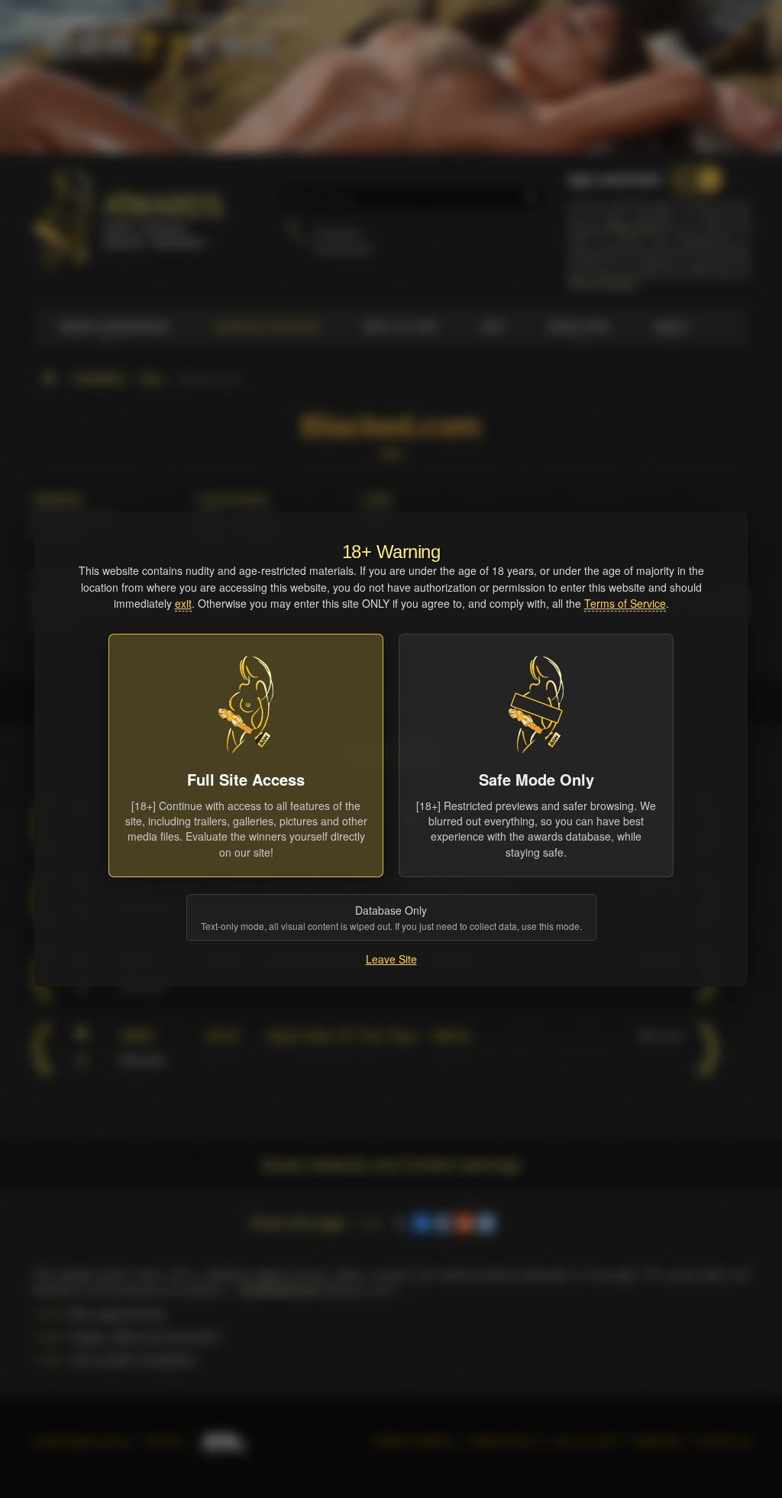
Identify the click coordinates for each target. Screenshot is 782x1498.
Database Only (391, 917)
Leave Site (391, 959)
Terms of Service (625, 603)
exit (183, 603)
